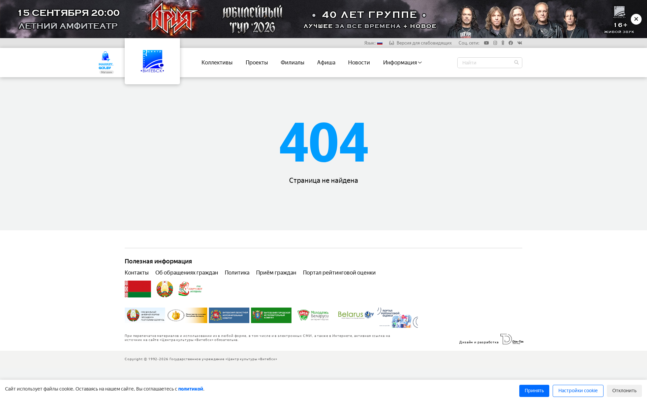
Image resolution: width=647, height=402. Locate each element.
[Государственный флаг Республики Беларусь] (138, 289)
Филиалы (292, 62)
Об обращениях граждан (186, 272)
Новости (359, 62)
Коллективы (217, 62)
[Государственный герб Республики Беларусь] (164, 289)
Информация (400, 62)
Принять (534, 391)
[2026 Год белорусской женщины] (191, 289)
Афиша (326, 62)
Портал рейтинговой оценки (339, 272)
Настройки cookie (578, 391)
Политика (237, 272)
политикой (190, 389)
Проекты (257, 62)
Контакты (137, 272)
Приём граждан (276, 272)
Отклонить (624, 391)
